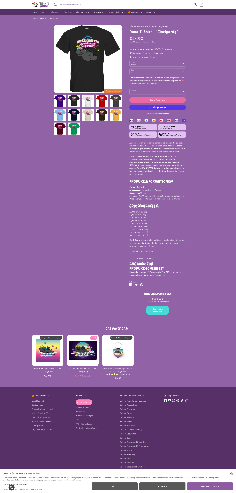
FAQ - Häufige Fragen (84, 424)
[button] (11, 487)
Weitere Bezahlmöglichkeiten (157, 113)
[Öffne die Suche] (55, 4)
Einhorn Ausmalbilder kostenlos (133, 401)
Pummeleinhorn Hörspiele (43, 409)
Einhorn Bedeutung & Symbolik (132, 467)
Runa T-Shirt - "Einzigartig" (49, 18)
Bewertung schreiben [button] (158, 310)
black (133, 64)
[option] (88, 60)
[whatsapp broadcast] (186, 400)
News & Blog (151, 12)
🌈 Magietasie (134, 12)
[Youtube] (169, 400)
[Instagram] (173, 400)
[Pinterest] (177, 400)
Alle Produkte (82, 12)
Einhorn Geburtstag (128, 433)
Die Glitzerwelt (38, 401)
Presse (78, 419)
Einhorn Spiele (126, 421)
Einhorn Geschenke (128, 409)
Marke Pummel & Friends (42, 421)
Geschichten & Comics (41, 417)
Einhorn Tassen (126, 413)
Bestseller (68, 12)
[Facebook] (165, 400)
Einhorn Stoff (125, 458)
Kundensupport (82, 407)
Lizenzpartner (37, 425)
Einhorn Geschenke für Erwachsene (134, 446)
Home (34, 12)
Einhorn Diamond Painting (130, 429)
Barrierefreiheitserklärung (86, 428)
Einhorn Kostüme (127, 462)
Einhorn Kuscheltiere (128, 405)
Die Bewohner (37, 405)
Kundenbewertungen (84, 415)
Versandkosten (149, 42)
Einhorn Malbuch (127, 417)
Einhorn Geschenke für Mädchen (133, 442)
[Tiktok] (182, 400)
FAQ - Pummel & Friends (42, 429)
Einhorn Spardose (127, 438)
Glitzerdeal (55, 12)
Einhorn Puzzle (126, 450)
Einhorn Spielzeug (127, 454)
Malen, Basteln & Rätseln (42, 413)
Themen (97, 12)
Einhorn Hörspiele (127, 425)
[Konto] (195, 4)
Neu (43, 12)
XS (132, 72)
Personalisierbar (114, 12)
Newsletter (80, 411)
